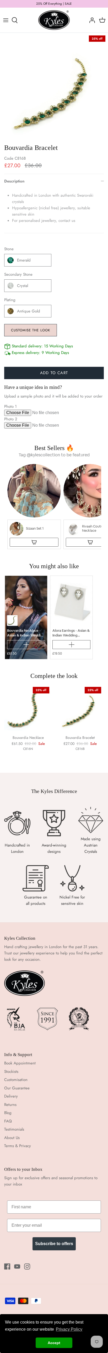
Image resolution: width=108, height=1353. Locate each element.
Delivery (11, 1096)
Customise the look (30, 330)
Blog (8, 1113)
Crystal (22, 286)
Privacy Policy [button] (69, 1329)
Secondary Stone (18, 274)
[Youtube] (17, 1266)
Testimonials (14, 1129)
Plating (9, 300)
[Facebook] (7, 1266)
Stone (9, 249)
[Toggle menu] (6, 20)
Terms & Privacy (17, 1146)
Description (14, 181)
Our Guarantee (17, 1088)
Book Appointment (20, 1063)
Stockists (11, 1071)
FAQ (8, 1121)
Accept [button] (54, 1343)
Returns (10, 1105)
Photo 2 (10, 419)
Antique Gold (28, 311)
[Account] (90, 20)
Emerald (24, 260)
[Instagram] (27, 1266)
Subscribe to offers (54, 1243)
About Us (12, 1138)
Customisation (16, 1080)
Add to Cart (54, 373)
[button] (34, 506)
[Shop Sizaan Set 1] (34, 542)
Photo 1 (10, 406)
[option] (54, 87)
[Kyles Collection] (54, 20)
